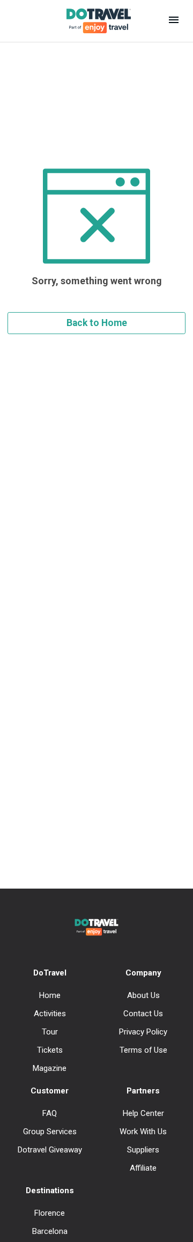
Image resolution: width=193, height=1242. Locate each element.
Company (143, 973)
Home (50, 995)
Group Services (50, 1131)
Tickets (50, 1050)
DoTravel (49, 973)
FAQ (49, 1113)
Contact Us (143, 1013)
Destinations (50, 1190)
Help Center (143, 1113)
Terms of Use (143, 1050)
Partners (143, 1091)
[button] (173, 20)
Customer (50, 1091)
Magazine (49, 1068)
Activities (50, 1013)
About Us (143, 995)
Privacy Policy (143, 1032)
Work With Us (143, 1131)
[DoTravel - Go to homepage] (92, 21)
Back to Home (96, 322)
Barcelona (50, 1231)
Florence (49, 1213)
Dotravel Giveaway (50, 1150)
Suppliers (143, 1150)
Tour (50, 1032)
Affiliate (143, 1168)
